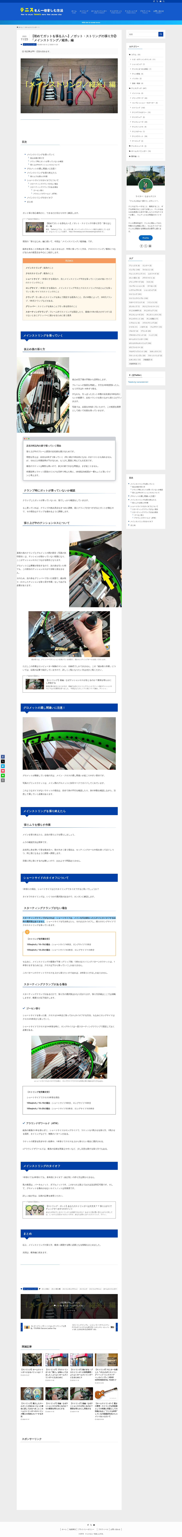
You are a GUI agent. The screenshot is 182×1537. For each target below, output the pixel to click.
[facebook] (154, 1)
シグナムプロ (135, 290)
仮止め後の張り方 (37, 158)
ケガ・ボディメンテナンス (143, 59)
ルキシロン (135, 359)
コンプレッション (136, 286)
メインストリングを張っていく (41, 154)
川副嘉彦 (147, 359)
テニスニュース (138, 146)
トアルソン (134, 323)
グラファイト (149, 278)
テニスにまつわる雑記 (141, 69)
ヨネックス (155, 351)
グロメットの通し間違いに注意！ (42, 168)
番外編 (135, 156)
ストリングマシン (95, 1289)
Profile (146, 238)
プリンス (146, 331)
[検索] (163, 1)
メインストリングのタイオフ (40, 197)
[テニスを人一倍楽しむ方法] (41, 11)
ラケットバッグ (155, 355)
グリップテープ (139, 98)
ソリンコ (152, 302)
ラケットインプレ (137, 355)
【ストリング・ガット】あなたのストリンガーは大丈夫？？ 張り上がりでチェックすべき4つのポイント (79, 1207)
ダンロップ (134, 306)
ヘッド (153, 335)
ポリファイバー (136, 347)
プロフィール (103, 1529)
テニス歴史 (137, 74)
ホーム (64, 1529)
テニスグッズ (138, 88)
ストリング (83, 1289)
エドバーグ (153, 273)
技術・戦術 (137, 83)
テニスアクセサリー (141, 112)
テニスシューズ (139, 122)
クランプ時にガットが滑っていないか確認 (46, 161)
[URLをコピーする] (3, 780)
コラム (135, 54)
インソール (137, 93)
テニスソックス (139, 126)
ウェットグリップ (137, 273)
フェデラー (156, 327)
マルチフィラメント (138, 351)
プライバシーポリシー (87, 1529)
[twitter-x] (157, 1)
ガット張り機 (56, 1289)
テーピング (137, 141)
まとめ (30, 201)
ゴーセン (151, 286)
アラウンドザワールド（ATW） (45, 193)
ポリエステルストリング (140, 343)
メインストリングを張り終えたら (42, 172)
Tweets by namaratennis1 (138, 382)
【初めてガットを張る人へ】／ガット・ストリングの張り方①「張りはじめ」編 (78, 224)
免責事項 (72, 1529)
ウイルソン (148, 269)
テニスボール (138, 131)
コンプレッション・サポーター (145, 103)
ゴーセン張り (38, 190)
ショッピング (138, 64)
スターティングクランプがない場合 (44, 183)
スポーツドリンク (136, 302)
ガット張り (45, 1289)
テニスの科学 (135, 310)
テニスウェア (138, 117)
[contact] (160, 1)
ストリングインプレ (138, 298)
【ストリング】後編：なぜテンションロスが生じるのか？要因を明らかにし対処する (78, 681)
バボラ (143, 327)
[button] (3, 757)
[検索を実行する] (160, 34)
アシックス (134, 265)
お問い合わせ (115, 1529)
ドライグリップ (150, 323)
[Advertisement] (69, 1475)
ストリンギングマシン (70, 1289)
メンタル (137, 78)
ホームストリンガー (30, 44)
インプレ (134, 269)
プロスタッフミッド (137, 335)
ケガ (150, 282)
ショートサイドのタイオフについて (43, 180)
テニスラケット (139, 136)
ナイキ (133, 327)
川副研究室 (135, 363)
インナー (147, 265)
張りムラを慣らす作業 (39, 176)
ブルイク (133, 331)
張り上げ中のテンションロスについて (45, 164)
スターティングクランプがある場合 (44, 187)
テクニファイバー (151, 306)
